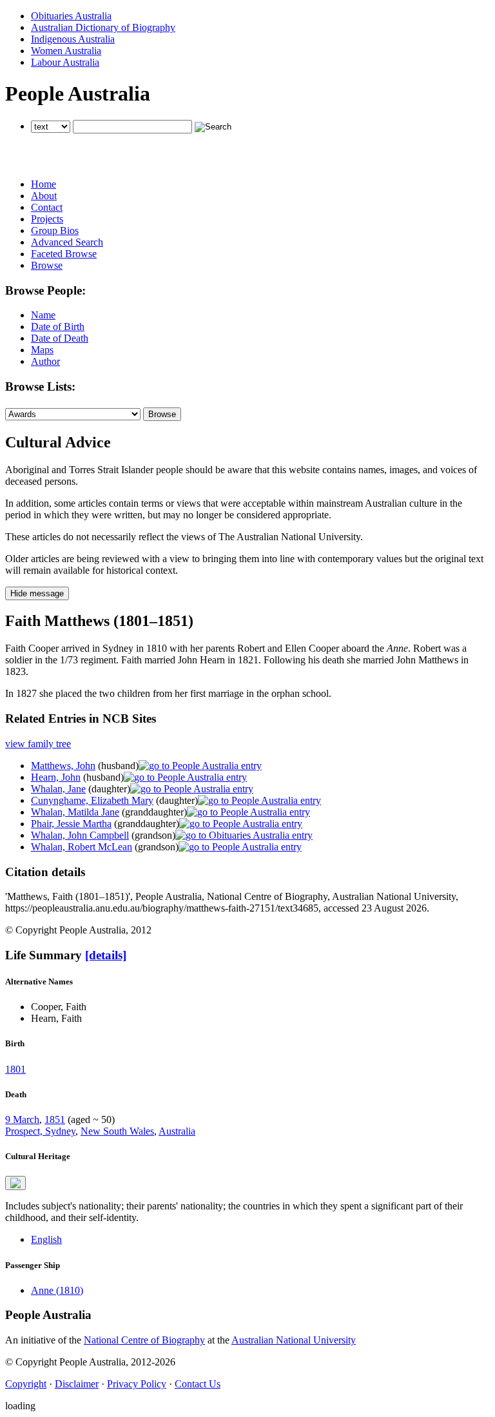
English (46, 1239)
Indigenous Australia (73, 39)
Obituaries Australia (71, 15)
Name (43, 314)
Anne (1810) (57, 1290)
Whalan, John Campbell (80, 835)
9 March (22, 1119)
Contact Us (197, 1383)
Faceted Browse (64, 253)
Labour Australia (65, 62)
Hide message (37, 593)
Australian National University (293, 1339)
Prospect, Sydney (40, 1131)
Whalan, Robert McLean (81, 846)
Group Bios (55, 230)
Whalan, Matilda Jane (75, 811)
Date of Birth (57, 326)
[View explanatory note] (15, 1183)
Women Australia (66, 50)
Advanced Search (67, 242)
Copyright (25, 1383)
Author (45, 361)
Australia (177, 1131)
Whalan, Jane (58, 788)
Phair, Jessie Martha (71, 823)
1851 (54, 1119)
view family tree (38, 743)
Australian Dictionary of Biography (103, 27)
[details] (105, 955)
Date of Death (59, 338)
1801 (15, 1069)
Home (43, 184)
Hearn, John (56, 777)
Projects (47, 218)
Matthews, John (63, 765)
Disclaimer (77, 1383)
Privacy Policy (136, 1383)
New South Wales (117, 1131)
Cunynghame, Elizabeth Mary (92, 800)
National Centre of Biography (144, 1339)
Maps (42, 349)
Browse (47, 265)
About (44, 195)
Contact (47, 207)
